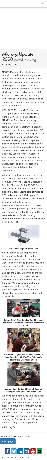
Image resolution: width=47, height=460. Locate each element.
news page (7, 441)
